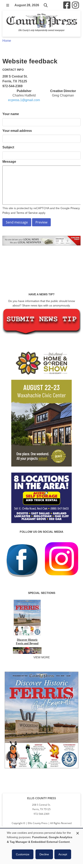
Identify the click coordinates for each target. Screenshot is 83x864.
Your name (10, 114)
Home (6, 40)
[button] (7, 5)
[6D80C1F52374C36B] (41, 769)
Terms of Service (27, 212)
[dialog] (41, 846)
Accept (62, 854)
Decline (44, 854)
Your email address (17, 130)
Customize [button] (22, 854)
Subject (8, 147)
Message (9, 161)
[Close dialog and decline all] (78, 832)
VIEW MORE (41, 657)
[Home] (41, 23)
